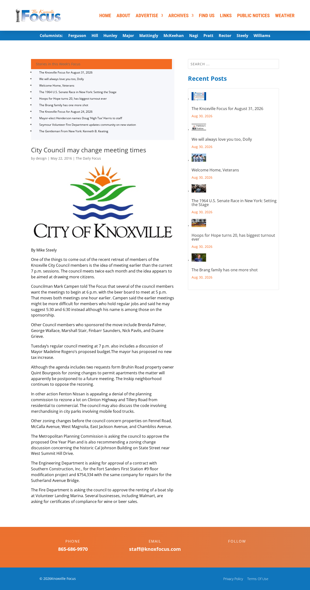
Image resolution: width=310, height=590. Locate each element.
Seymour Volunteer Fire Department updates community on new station (87, 125)
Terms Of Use (257, 578)
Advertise (147, 15)
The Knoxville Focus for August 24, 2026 (66, 112)
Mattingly (148, 36)
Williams (262, 36)
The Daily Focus (88, 158)
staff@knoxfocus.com (155, 549)
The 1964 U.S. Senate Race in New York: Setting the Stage (77, 92)
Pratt (208, 36)
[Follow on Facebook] (232, 549)
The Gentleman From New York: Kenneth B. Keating (73, 131)
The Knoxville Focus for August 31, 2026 (66, 72)
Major (128, 36)
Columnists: (51, 36)
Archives (178, 15)
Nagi (193, 36)
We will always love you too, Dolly (61, 79)
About (123, 15)
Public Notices (253, 15)
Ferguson (77, 36)
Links (226, 15)
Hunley (110, 36)
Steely (242, 36)
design (41, 158)
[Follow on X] (242, 549)
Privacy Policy (233, 578)
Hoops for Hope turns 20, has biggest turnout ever (73, 98)
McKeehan (173, 36)
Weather (284, 15)
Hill (95, 36)
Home (105, 15)
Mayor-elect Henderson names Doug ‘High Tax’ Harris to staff (80, 118)
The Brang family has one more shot (63, 105)
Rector (225, 36)
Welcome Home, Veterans (56, 85)
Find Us (207, 15)
